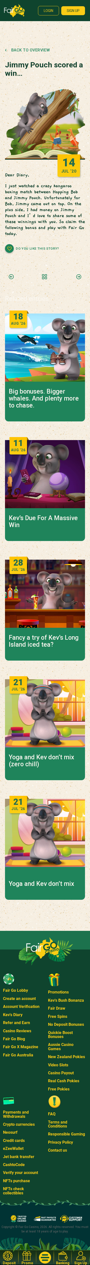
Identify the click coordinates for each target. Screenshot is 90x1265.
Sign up (73, 11)
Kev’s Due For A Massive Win (43, 522)
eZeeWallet (13, 1148)
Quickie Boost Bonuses (60, 1034)
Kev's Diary (12, 1014)
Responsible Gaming (66, 1134)
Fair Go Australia (18, 1055)
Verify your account (20, 1172)
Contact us (57, 1150)
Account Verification (21, 1006)
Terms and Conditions (57, 1124)
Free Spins (57, 1016)
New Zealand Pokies (66, 1056)
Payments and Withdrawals (16, 1114)
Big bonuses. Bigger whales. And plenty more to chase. (44, 398)
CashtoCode (14, 1164)
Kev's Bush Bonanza (66, 1000)
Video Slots (58, 1065)
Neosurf (10, 1132)
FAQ (52, 1114)
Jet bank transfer (18, 1156)
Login (48, 11)
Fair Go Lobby (15, 990)
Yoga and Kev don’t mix (41, 883)
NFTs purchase (16, 1180)
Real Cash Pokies (63, 1081)
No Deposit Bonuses (66, 1024)
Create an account (19, 998)
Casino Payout (61, 1073)
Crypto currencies (19, 1124)
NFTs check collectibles (13, 1190)
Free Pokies (59, 1089)
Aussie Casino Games (61, 1046)
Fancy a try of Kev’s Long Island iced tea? (43, 641)
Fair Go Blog (14, 1039)
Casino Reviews (17, 1031)
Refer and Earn (16, 1022)
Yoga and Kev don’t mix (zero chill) (41, 761)
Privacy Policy (60, 1142)
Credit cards (14, 1140)
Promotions (58, 992)
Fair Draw (56, 1008)
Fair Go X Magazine (20, 1046)
